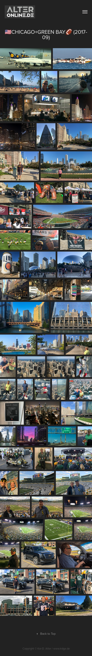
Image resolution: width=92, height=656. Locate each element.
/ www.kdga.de (61, 648)
